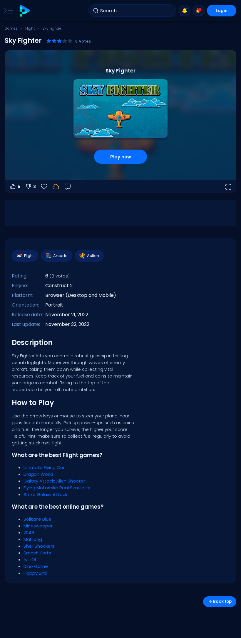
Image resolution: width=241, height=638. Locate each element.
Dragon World (38, 474)
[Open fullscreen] (228, 186)
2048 (29, 532)
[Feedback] (67, 186)
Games (11, 28)
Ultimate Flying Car (44, 467)
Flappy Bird (35, 573)
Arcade (60, 255)
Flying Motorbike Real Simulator (57, 488)
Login (221, 10)
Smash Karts (37, 553)
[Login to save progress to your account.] (55, 186)
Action (93, 255)
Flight (30, 28)
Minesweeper (38, 526)
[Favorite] (199, 10)
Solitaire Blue (37, 519)
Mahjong (33, 539)
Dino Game (36, 566)
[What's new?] (184, 10)
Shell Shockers (39, 546)
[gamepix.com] (24, 11)
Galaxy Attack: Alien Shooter (54, 481)
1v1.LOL (30, 559)
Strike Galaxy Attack (45, 494)
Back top (222, 601)
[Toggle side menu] (7, 10)
